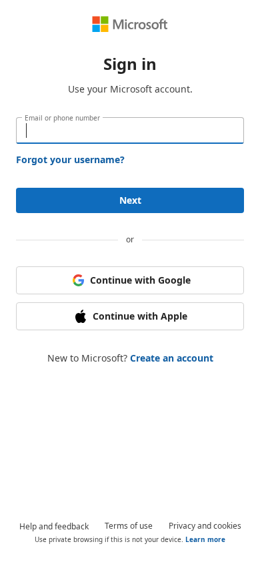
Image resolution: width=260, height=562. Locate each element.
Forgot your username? (70, 159)
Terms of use (129, 525)
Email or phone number (62, 118)
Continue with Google (140, 280)
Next (130, 200)
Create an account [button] (171, 358)
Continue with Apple (140, 316)
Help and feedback (54, 526)
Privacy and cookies (205, 525)
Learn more (205, 539)
